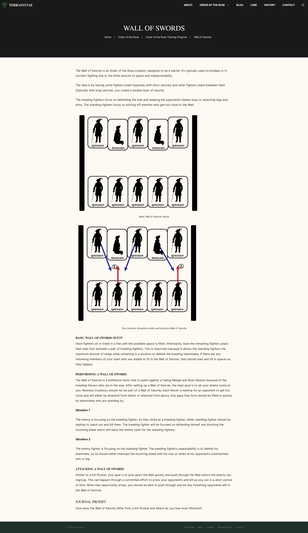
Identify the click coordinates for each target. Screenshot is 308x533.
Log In (239, 527)
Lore (253, 4)
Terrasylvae (21, 5)
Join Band (190, 527)
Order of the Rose (212, 4)
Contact (288, 4)
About (188, 4)
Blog (239, 4)
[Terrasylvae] (4, 5)
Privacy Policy (225, 527)
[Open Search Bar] (303, 5)
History (269, 4)
